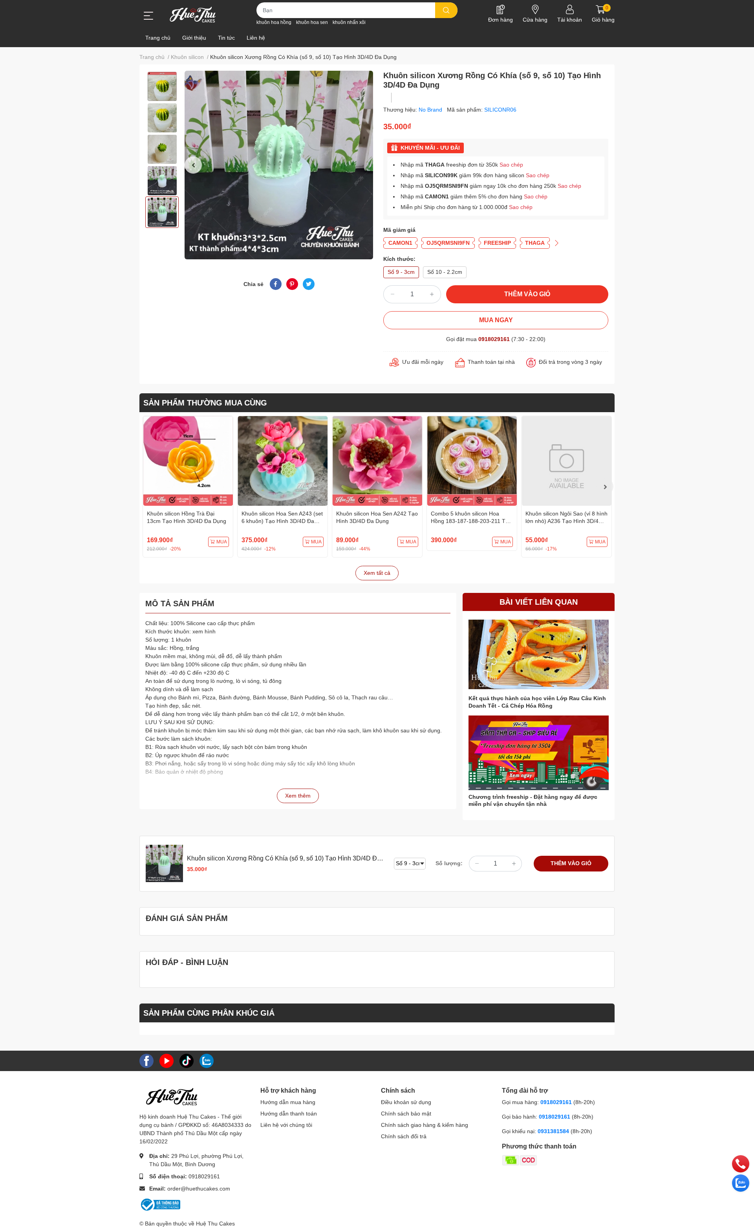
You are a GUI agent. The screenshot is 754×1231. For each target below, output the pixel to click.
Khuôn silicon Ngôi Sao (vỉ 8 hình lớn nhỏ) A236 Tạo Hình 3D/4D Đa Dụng (566, 521)
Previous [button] (193, 165)
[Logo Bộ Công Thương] (159, 1204)
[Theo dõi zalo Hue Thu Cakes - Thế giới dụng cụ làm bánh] (206, 1060)
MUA (221, 542)
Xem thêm (298, 796)
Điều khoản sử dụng (406, 1102)
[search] (446, 10)
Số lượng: (449, 863)
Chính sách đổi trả (403, 1136)
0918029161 (494, 339)
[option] (162, 86)
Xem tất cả (377, 573)
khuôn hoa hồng (273, 22)
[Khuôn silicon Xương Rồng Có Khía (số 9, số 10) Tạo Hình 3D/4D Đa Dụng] (279, 165)
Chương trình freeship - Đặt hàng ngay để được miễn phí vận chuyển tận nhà (533, 800)
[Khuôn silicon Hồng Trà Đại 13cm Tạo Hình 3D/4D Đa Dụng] (188, 461)
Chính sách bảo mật (406, 1113)
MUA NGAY (496, 320)
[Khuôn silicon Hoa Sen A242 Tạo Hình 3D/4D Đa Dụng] (377, 461)
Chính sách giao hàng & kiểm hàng (424, 1125)
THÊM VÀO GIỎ (527, 294)
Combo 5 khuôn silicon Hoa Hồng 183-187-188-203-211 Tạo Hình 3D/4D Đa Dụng (471, 521)
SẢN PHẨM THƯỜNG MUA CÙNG (205, 402)
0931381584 (554, 1131)
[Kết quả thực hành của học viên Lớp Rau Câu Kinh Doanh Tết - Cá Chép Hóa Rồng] (539, 654)
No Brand (431, 109)
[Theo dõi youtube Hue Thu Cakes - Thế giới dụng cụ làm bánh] (166, 1060)
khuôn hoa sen (312, 22)
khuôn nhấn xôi (349, 22)
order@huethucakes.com (198, 1188)
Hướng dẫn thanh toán (288, 1113)
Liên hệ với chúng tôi (286, 1125)
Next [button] (604, 486)
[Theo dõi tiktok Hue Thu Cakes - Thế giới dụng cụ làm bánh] (186, 1060)
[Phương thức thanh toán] (550, 1160)
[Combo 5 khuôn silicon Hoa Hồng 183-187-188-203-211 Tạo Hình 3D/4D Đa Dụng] (472, 461)
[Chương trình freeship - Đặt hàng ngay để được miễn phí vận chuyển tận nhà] (539, 753)
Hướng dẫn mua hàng (287, 1102)
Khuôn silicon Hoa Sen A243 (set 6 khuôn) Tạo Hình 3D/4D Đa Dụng (282, 521)
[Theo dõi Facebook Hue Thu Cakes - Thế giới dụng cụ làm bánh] (146, 1060)
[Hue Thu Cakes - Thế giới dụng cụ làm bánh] (192, 14)
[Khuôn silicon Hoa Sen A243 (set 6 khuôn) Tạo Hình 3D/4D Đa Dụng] (283, 461)
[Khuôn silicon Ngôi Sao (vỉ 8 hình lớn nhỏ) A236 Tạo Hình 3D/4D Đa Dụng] (566, 461)
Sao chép (511, 164)
